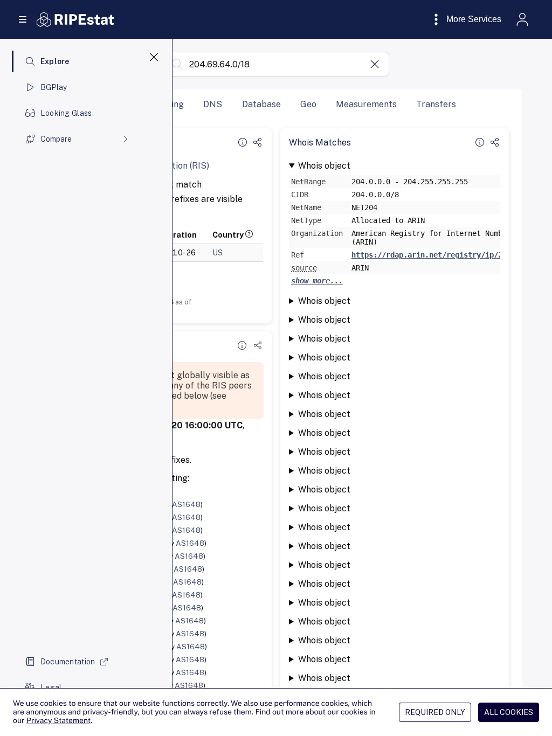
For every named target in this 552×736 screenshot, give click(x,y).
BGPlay (53, 87)
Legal (50, 687)
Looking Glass (66, 113)
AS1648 (186, 504)
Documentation (67, 661)
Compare (56, 139)
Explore (55, 61)
